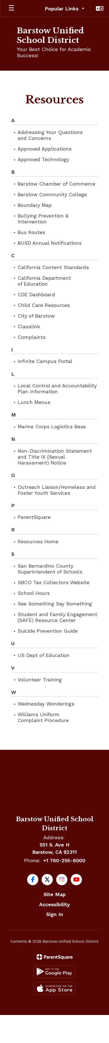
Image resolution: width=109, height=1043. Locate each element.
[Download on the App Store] (54, 988)
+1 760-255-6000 (64, 860)
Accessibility (54, 904)
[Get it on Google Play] (54, 971)
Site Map (55, 894)
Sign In (54, 914)
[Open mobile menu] (11, 8)
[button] (64, 8)
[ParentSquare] (54, 957)
